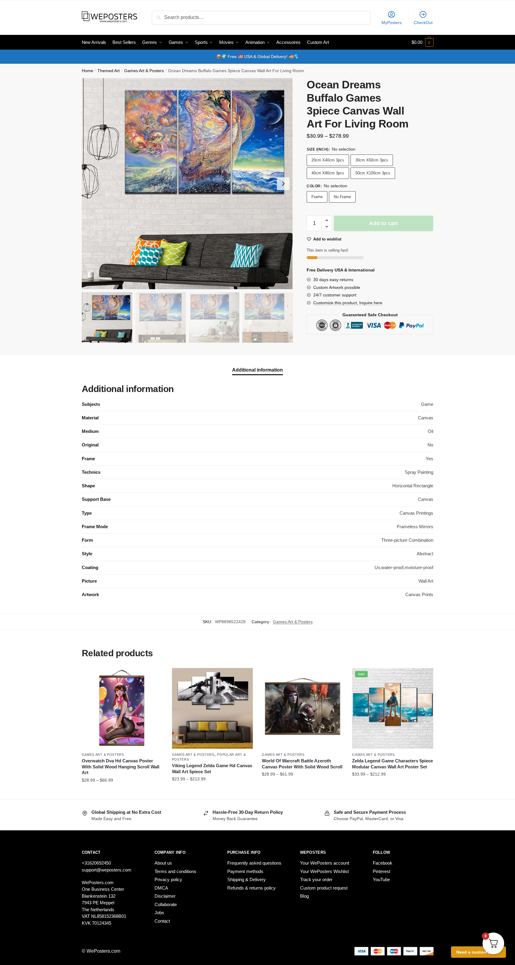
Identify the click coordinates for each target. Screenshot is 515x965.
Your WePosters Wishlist (324, 871)
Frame (317, 197)
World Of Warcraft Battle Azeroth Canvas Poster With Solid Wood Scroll (302, 763)
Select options (122, 792)
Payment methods (245, 871)
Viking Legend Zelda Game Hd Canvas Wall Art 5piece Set (212, 768)
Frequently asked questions (254, 862)
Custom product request (324, 887)
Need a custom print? (478, 952)
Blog (304, 896)
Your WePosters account (324, 862)
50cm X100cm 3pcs (372, 173)
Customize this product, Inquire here (347, 302)
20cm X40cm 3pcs (327, 160)
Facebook (382, 862)
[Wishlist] (153, 677)
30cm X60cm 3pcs (371, 160)
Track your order (316, 879)
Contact (162, 921)
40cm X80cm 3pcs (327, 173)
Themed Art (108, 71)
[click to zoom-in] (187, 183)
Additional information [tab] (257, 369)
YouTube (381, 879)
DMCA (161, 887)
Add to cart (383, 223)
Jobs (159, 912)
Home (87, 71)
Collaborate (166, 904)
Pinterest (381, 871)
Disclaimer (165, 896)
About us (163, 862)
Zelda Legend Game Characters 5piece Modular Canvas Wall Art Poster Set (392, 763)
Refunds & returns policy (251, 887)
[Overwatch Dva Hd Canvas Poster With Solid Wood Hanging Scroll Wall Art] (122, 708)
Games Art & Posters (144, 71)
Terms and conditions (175, 871)
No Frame (342, 197)
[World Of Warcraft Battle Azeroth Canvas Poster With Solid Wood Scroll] (302, 708)
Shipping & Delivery (246, 879)
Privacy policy (168, 879)
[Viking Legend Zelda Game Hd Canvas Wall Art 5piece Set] (212, 708)
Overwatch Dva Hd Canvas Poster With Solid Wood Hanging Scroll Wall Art (120, 766)
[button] (283, 183)
